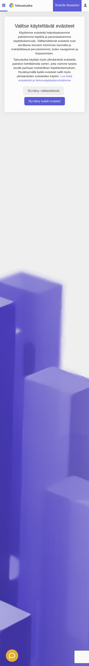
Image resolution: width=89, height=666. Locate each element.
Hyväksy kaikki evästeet (44, 101)
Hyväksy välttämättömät (43, 90)
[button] (12, 655)
